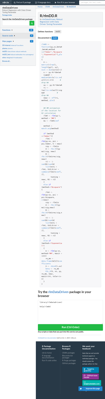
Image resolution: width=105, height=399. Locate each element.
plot (52, 100)
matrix (44, 65)
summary (45, 172)
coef (57, 121)
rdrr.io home (47, 353)
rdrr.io (6, 2)
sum (43, 164)
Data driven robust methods (14, 51)
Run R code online (49, 361)
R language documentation (48, 357)
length (44, 67)
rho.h (53, 149)
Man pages (7, 41)
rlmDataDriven (58, 292)
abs (50, 77)
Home (40, 7)
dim (50, 70)
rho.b (53, 205)
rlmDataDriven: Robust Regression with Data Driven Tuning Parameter (51, 21)
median (44, 77)
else (46, 185)
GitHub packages (69, 363)
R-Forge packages (69, 361)
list (48, 167)
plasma (7, 48)
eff (53, 98)
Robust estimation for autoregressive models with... (23, 54)
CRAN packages (68, 353)
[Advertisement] (84, 50)
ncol (43, 70)
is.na (58, 77)
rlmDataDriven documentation (47, 338)
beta (48, 269)
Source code (7, 36)
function (45, 47)
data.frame (46, 261)
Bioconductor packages (67, 357)
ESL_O (48, 271)
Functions (6, 30)
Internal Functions (12, 45)
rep (52, 65)
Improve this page (93, 389)
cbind (53, 266)
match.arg (46, 128)
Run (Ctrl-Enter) (70, 327)
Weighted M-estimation (12, 57)
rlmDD (58, 31)
